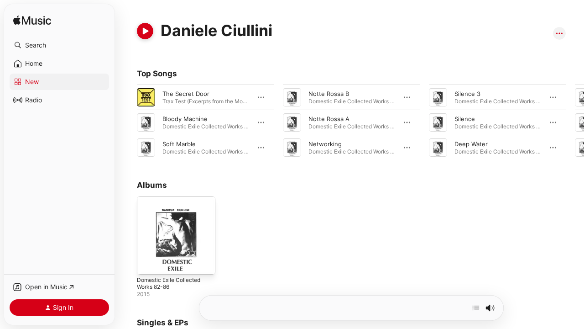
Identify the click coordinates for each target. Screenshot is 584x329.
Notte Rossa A (328, 118)
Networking (325, 144)
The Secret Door (185, 93)
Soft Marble (179, 144)
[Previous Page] (127, 122)
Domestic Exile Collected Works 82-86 (172, 203)
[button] (59, 45)
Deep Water (471, 144)
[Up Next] (475, 308)
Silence (464, 118)
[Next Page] (574, 122)
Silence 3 (467, 93)
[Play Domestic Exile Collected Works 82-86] (148, 263)
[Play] (145, 31)
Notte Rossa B (328, 93)
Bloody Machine (185, 118)
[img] (32, 21)
